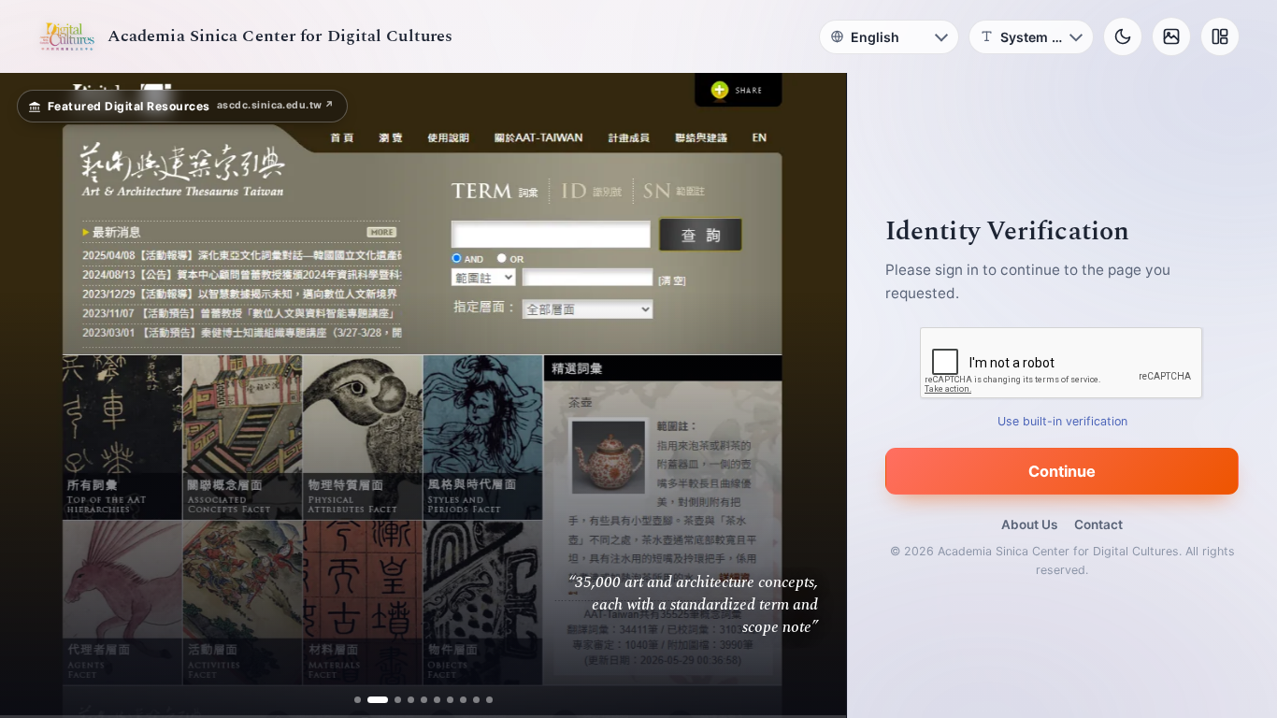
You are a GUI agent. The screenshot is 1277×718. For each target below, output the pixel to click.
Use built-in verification (1062, 421)
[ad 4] (411, 699)
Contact (1098, 524)
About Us (1029, 524)
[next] (812, 395)
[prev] (33, 395)
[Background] (1171, 36)
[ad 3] (390, 699)
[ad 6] (437, 699)
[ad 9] (476, 699)
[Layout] (1220, 36)
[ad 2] (370, 699)
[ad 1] (357, 699)
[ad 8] (463, 699)
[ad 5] (424, 699)
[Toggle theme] (1122, 36)
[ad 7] (450, 699)
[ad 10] (489, 699)
